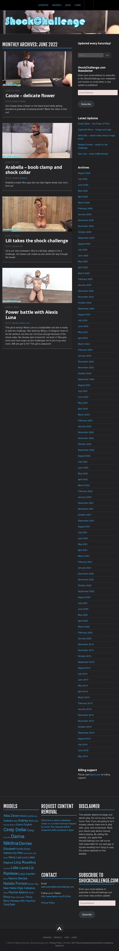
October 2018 (84, 726)
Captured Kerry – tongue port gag (94, 129)
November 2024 (86, 296)
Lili (21, 246)
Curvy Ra (6, 837)
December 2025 (86, 220)
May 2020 (83, 614)
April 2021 (83, 550)
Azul (31, 820)
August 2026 (84, 173)
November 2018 (86, 720)
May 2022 (83, 473)
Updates (43, 5)
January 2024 (84, 355)
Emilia (19, 848)
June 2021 (83, 538)
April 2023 (83, 408)
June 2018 (83, 750)
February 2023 (85, 420)
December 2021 (86, 502)
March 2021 (84, 555)
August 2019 (84, 667)
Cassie (23, 101)
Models (56, 5)
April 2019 (83, 691)
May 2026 (83, 190)
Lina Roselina (25, 862)
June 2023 (83, 396)
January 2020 (84, 638)
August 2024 (84, 314)
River (31, 892)
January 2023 (84, 426)
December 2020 (86, 573)
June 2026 (83, 184)
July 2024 (82, 320)
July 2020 (82, 603)
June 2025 (83, 255)
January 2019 (84, 709)
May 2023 (83, 402)
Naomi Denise (18, 878)
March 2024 (84, 343)
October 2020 (84, 585)
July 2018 (82, 744)
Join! (68, 5)
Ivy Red (18, 853)
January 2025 (84, 284)
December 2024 (86, 290)
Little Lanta (20, 867)
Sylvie (22, 897)
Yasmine (30, 900)
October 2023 (84, 373)
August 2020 (84, 597)
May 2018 (83, 756)
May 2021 (83, 544)
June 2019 (83, 679)
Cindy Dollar (14, 829)
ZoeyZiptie (9, 904)
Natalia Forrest (15, 883)
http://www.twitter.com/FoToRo (56, 896)
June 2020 (83, 608)
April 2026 (83, 196)
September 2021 (86, 520)
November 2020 (86, 579)
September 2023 (86, 379)
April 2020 (83, 620)
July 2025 (82, 249)
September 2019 (86, 661)
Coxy (30, 830)
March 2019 (84, 697)
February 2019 (85, 703)
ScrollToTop (59, 928)
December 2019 (86, 644)
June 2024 (83, 326)
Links (78, 5)
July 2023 (82, 390)
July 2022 (82, 461)
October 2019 (84, 656)
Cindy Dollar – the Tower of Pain (94, 123)
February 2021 (85, 561)
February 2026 (85, 208)
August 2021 (84, 526)
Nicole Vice (33, 883)
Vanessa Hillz (17, 900)
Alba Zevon (11, 815)
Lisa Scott (7, 868)
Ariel (15, 820)
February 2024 (85, 349)
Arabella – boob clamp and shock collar (33, 169)
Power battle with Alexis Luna (31, 314)
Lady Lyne (22, 857)
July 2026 (82, 178)
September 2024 (86, 308)
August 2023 (84, 385)
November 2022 (86, 438)
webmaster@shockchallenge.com (57, 886)
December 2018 (86, 714)
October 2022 (84, 444)
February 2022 (85, 491)
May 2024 (83, 332)
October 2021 (84, 514)
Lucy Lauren (26, 873)
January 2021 (84, 567)
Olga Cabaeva (26, 888)
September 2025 (86, 237)
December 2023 (86, 361)
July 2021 (82, 532)
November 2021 (86, 508)
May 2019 (83, 685)
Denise (25, 843)
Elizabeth (9, 848)
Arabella (23, 178)
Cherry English (24, 824)
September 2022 (86, 449)
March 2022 (84, 485)
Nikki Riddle (10, 888)
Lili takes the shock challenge (36, 241)
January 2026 (84, 214)
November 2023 (86, 367)
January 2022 (84, 497)
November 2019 (86, 650)
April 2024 (83, 337)
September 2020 (86, 591)
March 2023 (84, 414)
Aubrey (23, 820)
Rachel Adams (18, 892)
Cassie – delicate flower (30, 95)
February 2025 (85, 279)
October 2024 (84, 302)
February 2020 (85, 632)
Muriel (5, 879)
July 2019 (82, 673)
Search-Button (89, 5)
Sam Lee (15, 897)
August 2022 (84, 455)
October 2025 (84, 231)
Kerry (12, 857)
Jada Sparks (27, 853)
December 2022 (86, 432)
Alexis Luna (25, 322)
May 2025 (83, 261)
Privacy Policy (48, 902)
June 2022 (83, 467)
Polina (5, 892)
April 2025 (83, 267)
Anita (35, 816)
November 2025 (86, 226)
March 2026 (84, 202)
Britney (12, 825)
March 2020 (84, 626)
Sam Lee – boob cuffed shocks (93, 153)
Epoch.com (95, 774)
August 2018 (84, 738)
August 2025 (84, 243)
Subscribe (86, 104)
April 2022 (83, 479)
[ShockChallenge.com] (45, 22)
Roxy (6, 896)
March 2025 (84, 273)
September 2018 (86, 732)
